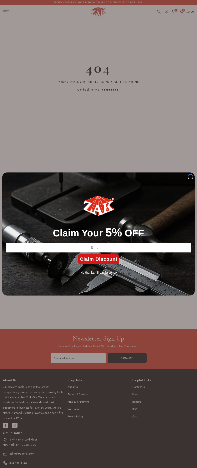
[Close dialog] (190, 176)
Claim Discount (98, 259)
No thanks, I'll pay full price (98, 272)
